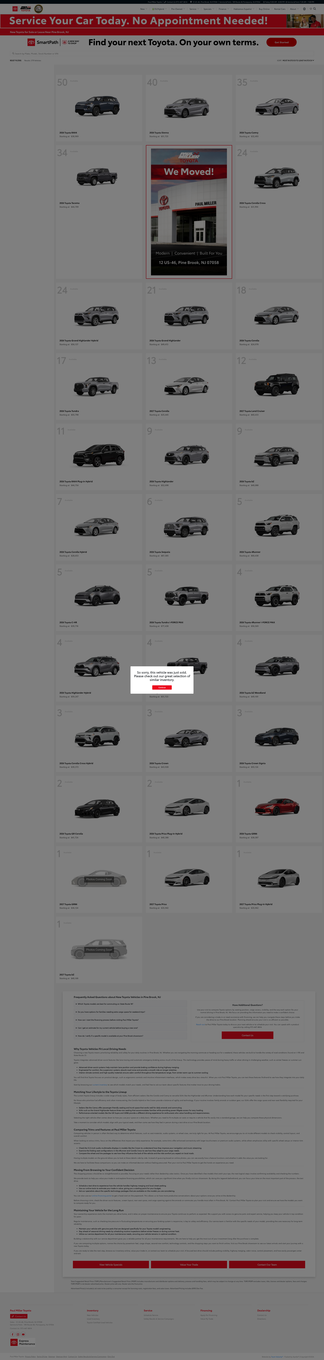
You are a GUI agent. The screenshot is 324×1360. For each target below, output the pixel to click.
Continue (162, 687)
